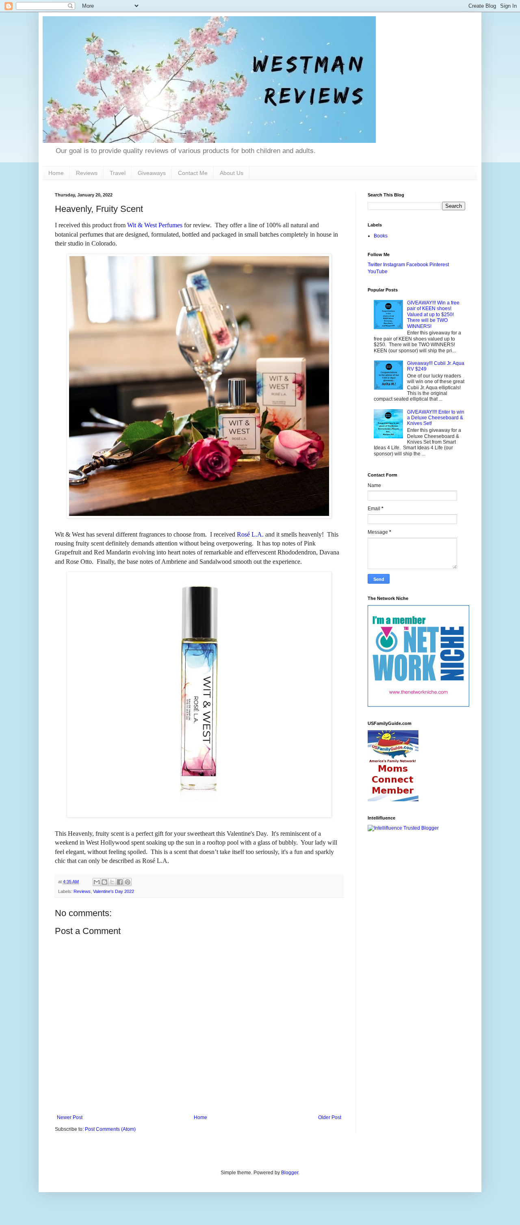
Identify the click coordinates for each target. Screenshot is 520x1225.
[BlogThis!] (104, 882)
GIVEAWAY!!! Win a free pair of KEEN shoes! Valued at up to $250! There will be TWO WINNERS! (433, 314)
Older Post (329, 1117)
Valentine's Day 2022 (113, 891)
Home (56, 173)
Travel (118, 173)
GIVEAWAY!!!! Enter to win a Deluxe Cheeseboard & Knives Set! (435, 418)
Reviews (87, 173)
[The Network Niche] (418, 705)
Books (381, 236)
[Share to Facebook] (120, 882)
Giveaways (152, 173)
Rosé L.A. (250, 534)
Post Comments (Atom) (110, 1129)
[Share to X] (112, 882)
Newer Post (69, 1117)
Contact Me (193, 173)
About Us (231, 173)
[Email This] (97, 882)
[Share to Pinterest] (128, 882)
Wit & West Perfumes (154, 225)
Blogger (289, 1172)
